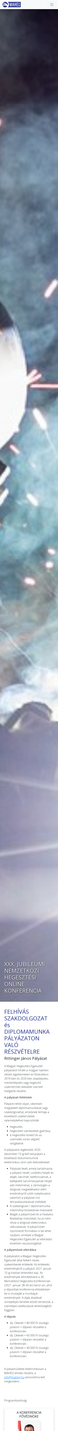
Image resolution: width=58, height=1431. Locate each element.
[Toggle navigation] (52, 4)
